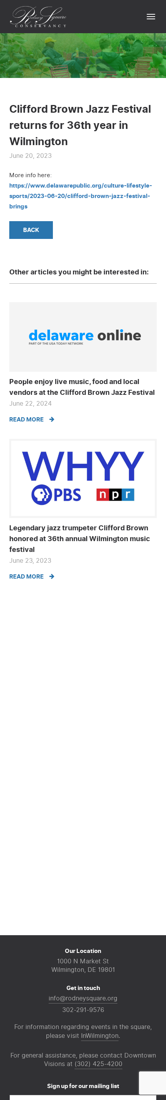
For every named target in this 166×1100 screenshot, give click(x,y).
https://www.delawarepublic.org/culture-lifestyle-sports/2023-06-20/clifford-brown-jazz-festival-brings (80, 196)
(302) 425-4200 (98, 1064)
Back (31, 230)
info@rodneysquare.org (83, 998)
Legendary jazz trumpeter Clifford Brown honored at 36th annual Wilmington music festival (79, 539)
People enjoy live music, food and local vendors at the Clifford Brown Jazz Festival (82, 387)
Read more (27, 419)
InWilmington (100, 1036)
